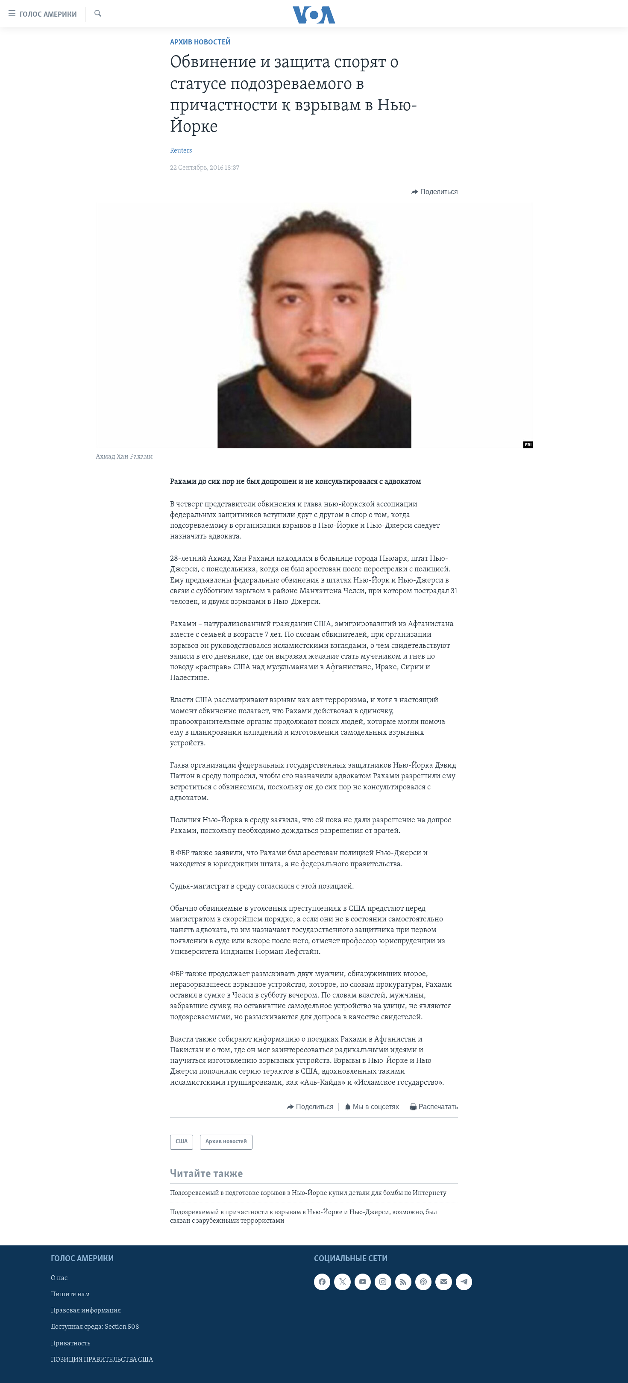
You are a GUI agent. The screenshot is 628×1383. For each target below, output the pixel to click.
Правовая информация (86, 1310)
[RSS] (403, 1282)
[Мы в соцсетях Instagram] (383, 1282)
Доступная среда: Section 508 (95, 1327)
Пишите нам (70, 1294)
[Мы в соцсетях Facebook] (322, 1282)
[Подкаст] (423, 1282)
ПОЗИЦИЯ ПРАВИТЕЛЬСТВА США (102, 1359)
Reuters (181, 150)
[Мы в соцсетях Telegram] (464, 1282)
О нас (59, 1278)
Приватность (70, 1343)
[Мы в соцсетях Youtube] (363, 1282)
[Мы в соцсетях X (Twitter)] (342, 1282)
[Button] (434, 191)
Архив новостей (200, 43)
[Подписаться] (443, 1282)
